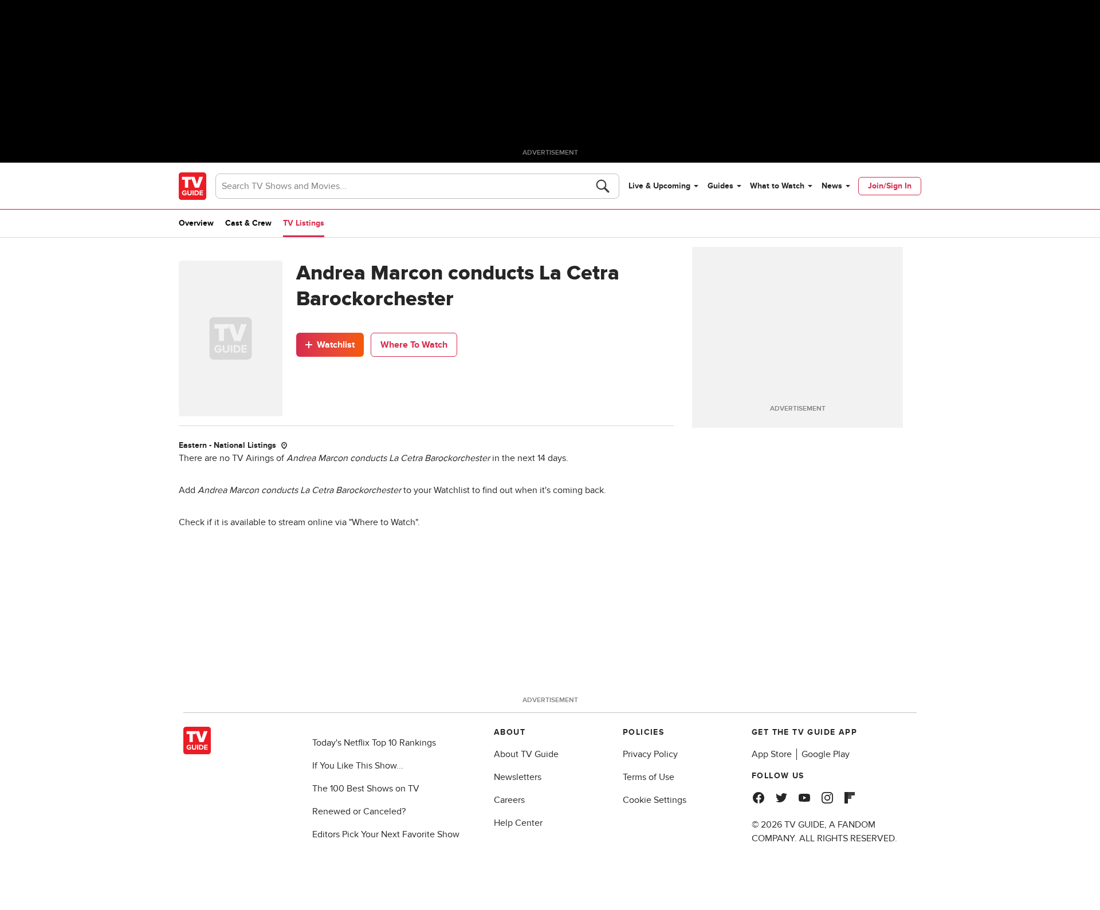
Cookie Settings (654, 800)
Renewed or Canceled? (359, 811)
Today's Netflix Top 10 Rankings (374, 743)
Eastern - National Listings (227, 445)
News (832, 186)
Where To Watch (413, 344)
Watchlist (336, 344)
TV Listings (303, 223)
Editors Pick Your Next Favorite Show (385, 834)
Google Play (826, 754)
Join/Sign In (890, 186)
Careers (509, 800)
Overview (196, 223)
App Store (772, 754)
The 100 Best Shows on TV (365, 788)
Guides (720, 186)
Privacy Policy (650, 754)
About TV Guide (526, 754)
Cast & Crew (248, 223)
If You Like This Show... (357, 765)
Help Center (518, 823)
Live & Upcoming (659, 186)
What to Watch (777, 186)
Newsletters (517, 777)
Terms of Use (648, 777)
